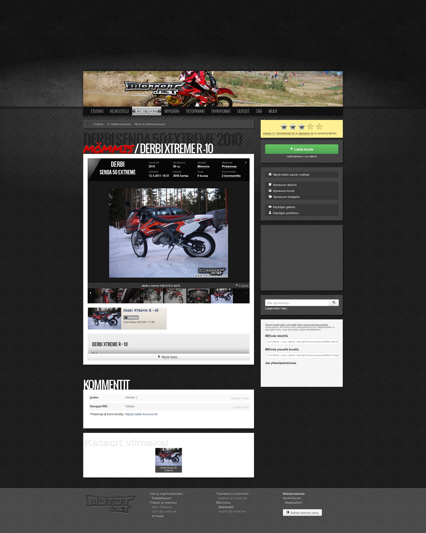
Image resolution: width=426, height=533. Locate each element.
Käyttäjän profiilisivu (285, 213)
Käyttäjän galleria (283, 207)
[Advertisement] (213, 35)
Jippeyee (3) (306, 133)
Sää (259, 111)
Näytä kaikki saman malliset (290, 174)
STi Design (158, 516)
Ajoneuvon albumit (284, 185)
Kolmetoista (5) (286, 133)
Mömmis (108, 149)
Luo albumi (311, 156)
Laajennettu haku (276, 308)
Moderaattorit (293, 502)
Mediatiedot (226, 507)
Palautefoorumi (161, 498)
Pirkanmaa (229, 166)
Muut (273, 111)
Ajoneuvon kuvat (283, 191)
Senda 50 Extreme (118, 172)
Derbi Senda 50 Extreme (168, 469)
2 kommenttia (231, 175)
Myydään (172, 111)
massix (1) (269, 133)
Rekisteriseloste (294, 493)
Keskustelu (119, 111)
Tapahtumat (221, 111)
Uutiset (243, 111)
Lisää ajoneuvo (295, 156)
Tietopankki (195, 111)
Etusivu (97, 111)
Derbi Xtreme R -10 (141, 310)
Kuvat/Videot (146, 111)
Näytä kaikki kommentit (141, 414)
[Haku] (334, 302)
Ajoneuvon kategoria (286, 197)
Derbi (117, 164)
